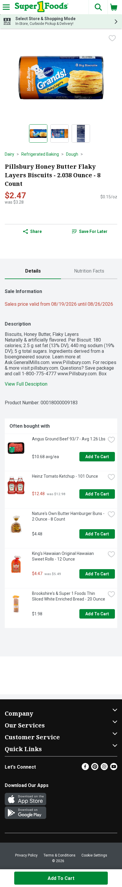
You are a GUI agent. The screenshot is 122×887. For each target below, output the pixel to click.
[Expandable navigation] (6, 7)
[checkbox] (112, 38)
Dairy (9, 154)
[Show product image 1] (38, 133)
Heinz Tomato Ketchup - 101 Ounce (65, 476)
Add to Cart (97, 456)
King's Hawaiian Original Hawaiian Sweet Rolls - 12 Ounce (63, 556)
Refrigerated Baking (40, 154)
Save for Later (93, 231)
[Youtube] (113, 768)
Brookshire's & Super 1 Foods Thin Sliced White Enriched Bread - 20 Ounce (68, 596)
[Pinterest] (94, 768)
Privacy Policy (26, 855)
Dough (72, 154)
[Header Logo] (40, 7)
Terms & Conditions (60, 855)
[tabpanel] (61, 456)
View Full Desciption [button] (26, 384)
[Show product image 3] (81, 133)
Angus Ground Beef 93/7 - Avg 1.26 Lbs (68, 439)
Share (36, 231)
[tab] (33, 271)
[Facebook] (85, 768)
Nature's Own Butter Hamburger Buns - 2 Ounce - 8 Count (68, 516)
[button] (98, 7)
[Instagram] (104, 768)
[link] (89, 231)
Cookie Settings (94, 855)
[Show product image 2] (59, 133)
